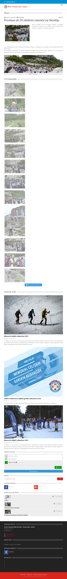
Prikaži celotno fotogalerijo (34, 285)
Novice (6, 12)
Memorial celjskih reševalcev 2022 (16, 440)
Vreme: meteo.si (10, 2)
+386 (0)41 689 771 (11, 536)
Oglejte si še (10, 291)
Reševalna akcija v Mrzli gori (11, 508)
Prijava (58, 467)
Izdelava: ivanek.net (40, 576)
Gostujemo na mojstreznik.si (29, 576)
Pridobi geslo (34, 471)
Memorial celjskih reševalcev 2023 (16, 336)
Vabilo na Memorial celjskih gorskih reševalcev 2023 (22, 398)
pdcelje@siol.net (10, 534)
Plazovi (6, 500)
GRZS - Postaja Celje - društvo (17, 7)
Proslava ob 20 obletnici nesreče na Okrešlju (16, 515)
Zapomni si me (12, 462)
